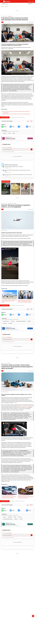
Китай (10, 133)
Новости (6, 6)
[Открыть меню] (2, 1)
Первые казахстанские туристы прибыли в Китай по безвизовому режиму (16, 113)
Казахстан (5, 133)
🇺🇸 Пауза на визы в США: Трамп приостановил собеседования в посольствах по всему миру (18, 174)
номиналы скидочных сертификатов (25, 406)
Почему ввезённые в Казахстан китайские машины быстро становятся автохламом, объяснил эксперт (9, 496)
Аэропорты (10, 323)
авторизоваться (9, 147)
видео (15, 203)
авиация (29, 321)
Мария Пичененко (10, 203)
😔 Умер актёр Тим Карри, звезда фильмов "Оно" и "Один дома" (13, 166)
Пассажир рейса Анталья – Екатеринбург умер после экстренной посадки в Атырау (9, 301)
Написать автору (31, 22)
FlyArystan (5, 323)
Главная (2, 6)
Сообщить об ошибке (4, 117)
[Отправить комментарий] (31, 149)
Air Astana (12, 321)
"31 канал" (15, 402)
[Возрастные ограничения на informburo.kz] (29, 1)
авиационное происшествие (21, 321)
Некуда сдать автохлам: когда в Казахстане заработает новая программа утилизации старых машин (25, 496)
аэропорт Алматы (6, 321)
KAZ (32, 1)
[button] (31, 3)
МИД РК (14, 133)
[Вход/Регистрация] (31, 1)
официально (10, 16)
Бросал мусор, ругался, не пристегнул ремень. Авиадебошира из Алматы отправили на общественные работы (25, 301)
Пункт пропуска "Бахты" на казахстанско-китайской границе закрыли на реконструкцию (16, 112)
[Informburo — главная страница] (7, 1)
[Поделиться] (33, 616)
